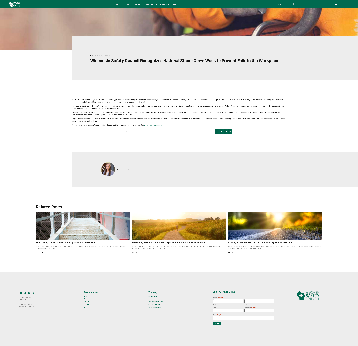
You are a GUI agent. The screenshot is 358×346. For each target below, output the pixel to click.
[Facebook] (29, 293)
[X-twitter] (33, 293)
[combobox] (284, 4)
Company (250, 307)
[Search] (294, 4)
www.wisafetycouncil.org (153, 125)
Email (218, 314)
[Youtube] (21, 293)
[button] (217, 131)
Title (217, 307)
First (214, 304)
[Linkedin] (25, 293)
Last (245, 304)
